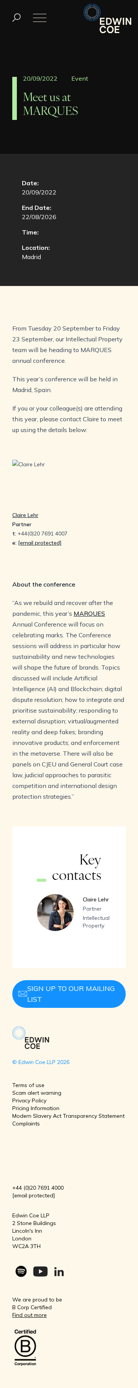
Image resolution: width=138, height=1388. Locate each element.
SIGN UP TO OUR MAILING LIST (71, 994)
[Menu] (16, 17)
